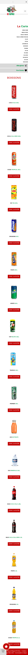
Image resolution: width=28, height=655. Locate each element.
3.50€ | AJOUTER (14, 510)
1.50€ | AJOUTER (14, 109)
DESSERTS (25, 57)
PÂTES (26, 41)
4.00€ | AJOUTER (14, 644)
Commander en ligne (21, 653)
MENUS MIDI (25, 30)
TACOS (26, 50)
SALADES (25, 55)
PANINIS (26, 48)
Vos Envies (20, 70)
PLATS (26, 39)
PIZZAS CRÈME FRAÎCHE (22, 37)
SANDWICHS (25, 43)
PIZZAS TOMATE (24, 34)
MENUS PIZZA (25, 32)
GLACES (26, 59)
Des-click (11, 653)
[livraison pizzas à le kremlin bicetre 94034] (10, 7)
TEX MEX (26, 52)
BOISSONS (25, 61)
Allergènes (20, 65)
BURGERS (25, 46)
